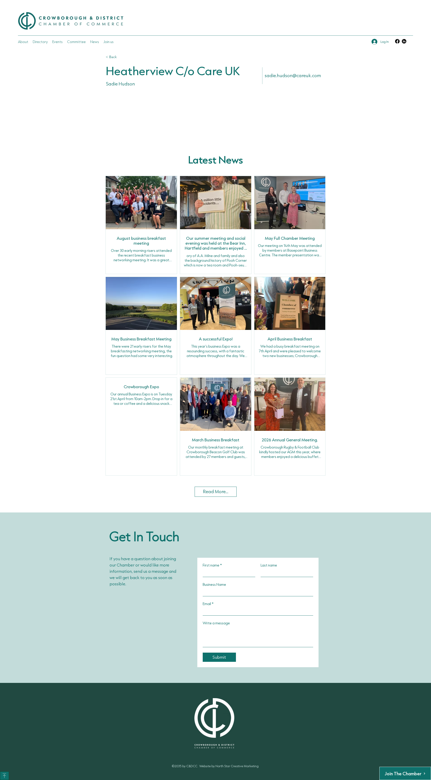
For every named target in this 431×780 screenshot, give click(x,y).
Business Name (214, 584)
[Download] (4, 775)
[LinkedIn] (404, 41)
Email (208, 604)
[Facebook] (397, 41)
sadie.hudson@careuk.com (293, 75)
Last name (269, 565)
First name (212, 565)
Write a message (216, 623)
